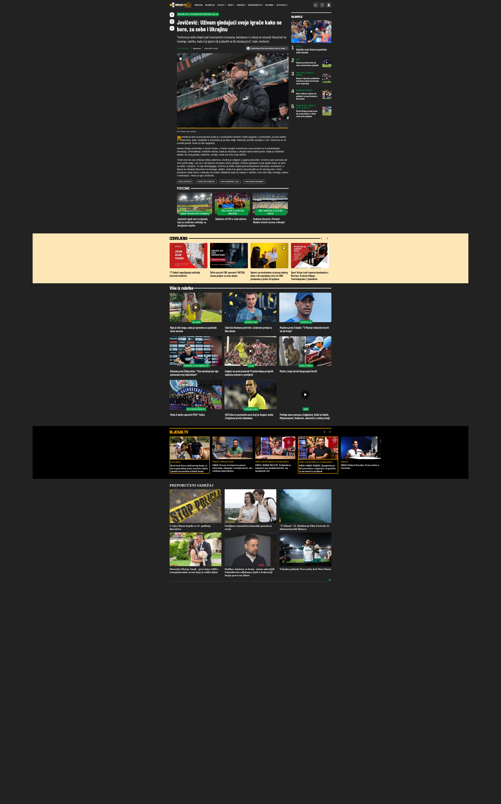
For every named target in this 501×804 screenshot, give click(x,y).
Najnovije (210, 5)
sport (179, 48)
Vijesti (220, 5)
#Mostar (199, 5)
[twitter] (172, 21)
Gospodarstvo (255, 5)
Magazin (240, 5)
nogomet (186, 48)
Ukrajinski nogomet (254, 182)
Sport (230, 5)
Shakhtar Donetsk (206, 182)
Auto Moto (281, 5)
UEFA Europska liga (230, 182)
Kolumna (269, 5)
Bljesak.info (197, 48)
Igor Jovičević (185, 182)
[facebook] (172, 14)
